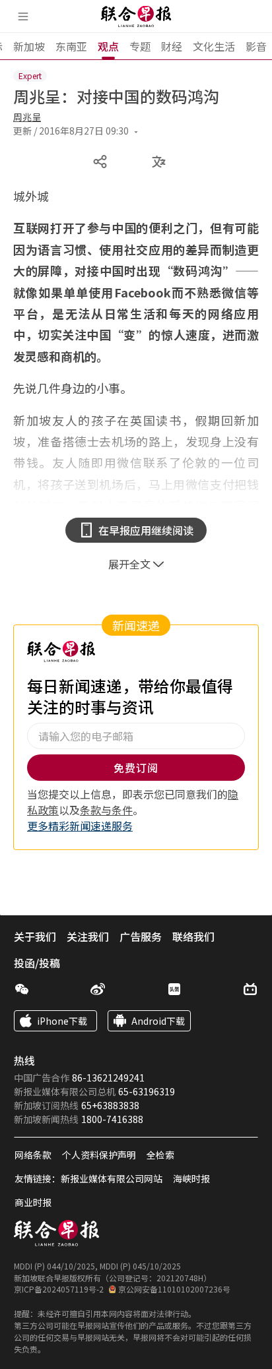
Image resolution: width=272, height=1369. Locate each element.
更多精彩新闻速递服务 (80, 826)
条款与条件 (106, 810)
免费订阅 (136, 768)
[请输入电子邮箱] (136, 736)
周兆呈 (27, 116)
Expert (30, 75)
